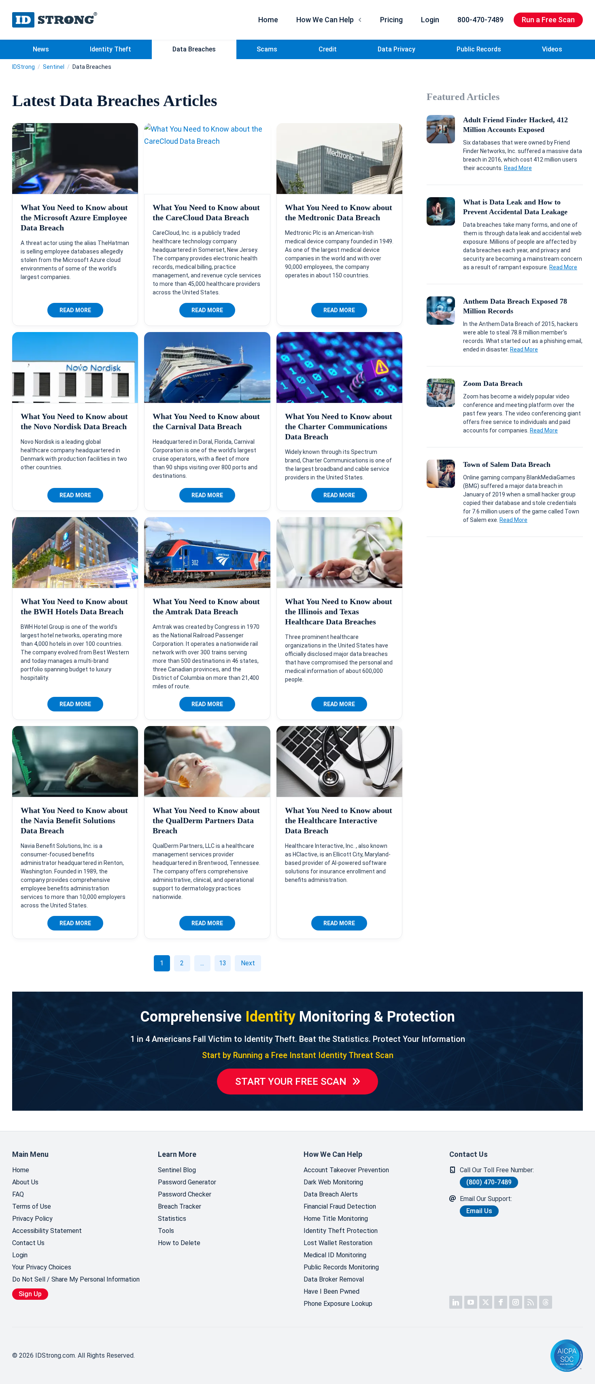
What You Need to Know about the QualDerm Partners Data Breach (206, 820)
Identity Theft (110, 49)
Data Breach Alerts (331, 1194)
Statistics (172, 1218)
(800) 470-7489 (489, 1182)
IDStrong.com (54, 20)
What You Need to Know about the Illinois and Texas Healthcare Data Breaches (338, 611)
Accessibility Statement (47, 1231)
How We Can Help (325, 19)
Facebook (500, 1302)
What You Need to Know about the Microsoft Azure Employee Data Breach (74, 217)
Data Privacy (396, 49)
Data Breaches (194, 49)
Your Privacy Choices (41, 1267)
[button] (524, 1356)
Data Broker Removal (334, 1279)
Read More (75, 310)
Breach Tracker (179, 1206)
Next (248, 963)
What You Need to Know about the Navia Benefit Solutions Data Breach (74, 820)
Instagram (515, 1302)
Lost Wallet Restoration (338, 1243)
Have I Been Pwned (331, 1291)
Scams (267, 49)
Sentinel (53, 67)
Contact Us (28, 1243)
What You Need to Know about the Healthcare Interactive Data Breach (338, 820)
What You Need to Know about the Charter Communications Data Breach (338, 426)
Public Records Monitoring (341, 1267)
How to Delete (179, 1243)
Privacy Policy (32, 1218)
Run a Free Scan (548, 19)
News (41, 49)
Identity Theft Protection (341, 1231)
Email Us (479, 1211)
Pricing (391, 19)
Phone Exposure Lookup (338, 1303)
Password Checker (184, 1194)
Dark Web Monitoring (333, 1182)
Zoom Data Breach (493, 383)
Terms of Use (31, 1206)
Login (430, 19)
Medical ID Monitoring (335, 1255)
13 (222, 963)
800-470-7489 (480, 19)
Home (268, 19)
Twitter (485, 1302)
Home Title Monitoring (336, 1218)
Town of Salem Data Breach (506, 464)
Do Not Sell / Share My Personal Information (76, 1279)
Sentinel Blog (177, 1170)
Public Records (479, 49)
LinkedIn (455, 1302)
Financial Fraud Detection (340, 1206)
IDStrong (23, 67)
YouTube (470, 1302)
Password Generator (187, 1182)
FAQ (18, 1194)
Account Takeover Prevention (346, 1170)
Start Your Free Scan (290, 1081)
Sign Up (30, 1294)
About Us (25, 1182)
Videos (552, 49)
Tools (166, 1231)
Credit (328, 49)
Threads (545, 1302)
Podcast (530, 1302)
